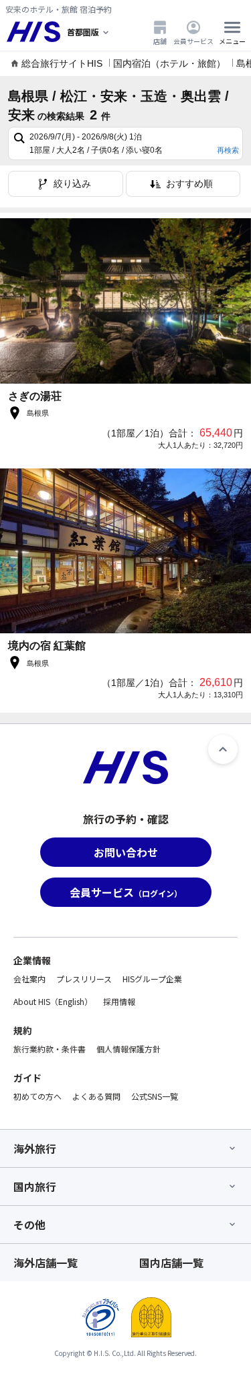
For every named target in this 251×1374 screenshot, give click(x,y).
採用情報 (119, 1001)
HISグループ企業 (152, 978)
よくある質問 (96, 1096)
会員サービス (193, 40)
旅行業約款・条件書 (49, 1048)
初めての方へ (37, 1096)
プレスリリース (84, 978)
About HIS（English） (52, 1001)
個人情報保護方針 (128, 1048)
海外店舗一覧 (45, 1263)
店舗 (160, 40)
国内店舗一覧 (171, 1263)
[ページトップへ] (223, 749)
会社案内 (29, 978)
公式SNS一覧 (154, 1096)
